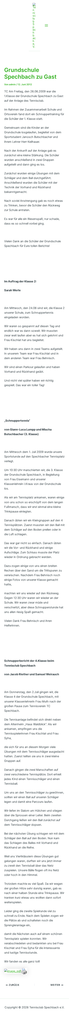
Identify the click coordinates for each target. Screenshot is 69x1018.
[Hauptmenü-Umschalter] (46, 25)
